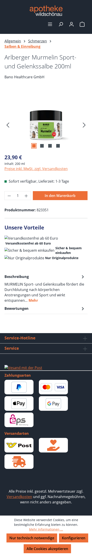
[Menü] (50, 24)
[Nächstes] (84, 124)
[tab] (44, 288)
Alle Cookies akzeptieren (47, 548)
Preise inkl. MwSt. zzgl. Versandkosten (36, 168)
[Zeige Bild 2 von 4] (42, 146)
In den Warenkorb (60, 195)
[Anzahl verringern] (9, 195)
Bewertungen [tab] (16, 308)
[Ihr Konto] (71, 24)
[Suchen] (60, 24)
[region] (46, 124)
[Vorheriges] (7, 124)
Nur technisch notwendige (31, 537)
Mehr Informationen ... (46, 529)
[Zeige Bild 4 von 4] (58, 146)
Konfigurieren (73, 537)
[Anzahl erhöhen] (26, 195)
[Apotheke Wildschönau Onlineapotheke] (46, 10)
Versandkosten (19, 496)
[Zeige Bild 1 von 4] (34, 146)
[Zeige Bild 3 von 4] (50, 146)
